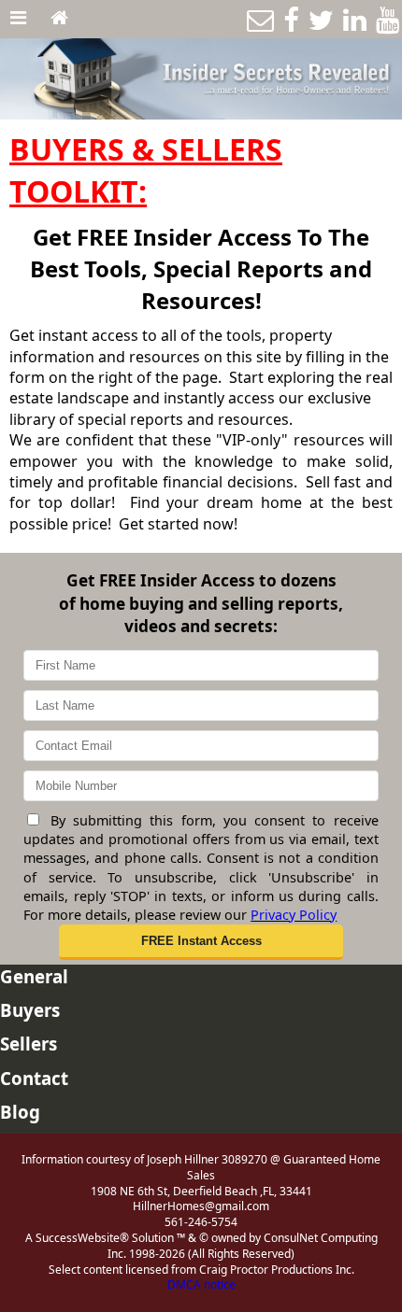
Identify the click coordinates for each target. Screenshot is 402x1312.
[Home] (59, 18)
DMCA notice (201, 1284)
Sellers (28, 1043)
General (34, 976)
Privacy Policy (294, 915)
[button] (201, 942)
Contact (34, 1078)
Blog (20, 1111)
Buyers (30, 1010)
